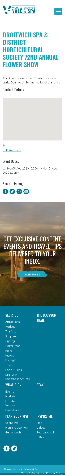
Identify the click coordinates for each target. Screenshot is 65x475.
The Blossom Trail (47, 318)
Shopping (11, 336)
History (10, 355)
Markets (10, 396)
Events (9, 391)
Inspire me (45, 416)
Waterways (12, 346)
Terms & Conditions (32, 473)
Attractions (12, 322)
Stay (40, 384)
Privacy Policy (54, 473)
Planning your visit (16, 427)
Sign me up (32, 274)
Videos (41, 427)
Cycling (10, 341)
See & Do (11, 315)
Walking (10, 326)
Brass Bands (13, 410)
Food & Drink (13, 370)
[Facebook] (6, 450)
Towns (9, 365)
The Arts (10, 331)
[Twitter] (14, 450)
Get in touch (13, 432)
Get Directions (12, 150)
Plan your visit (17, 416)
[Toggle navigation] (58, 11)
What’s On (13, 384)
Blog (39, 423)
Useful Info (12, 423)
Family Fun (12, 360)
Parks (8, 350)
